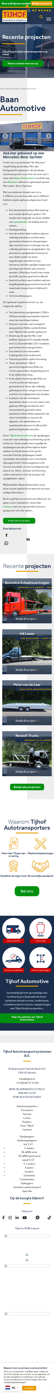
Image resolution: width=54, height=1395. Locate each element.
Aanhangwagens (27, 1140)
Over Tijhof (27, 1125)
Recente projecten (13, 89)
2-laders (29, 1148)
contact (7, 506)
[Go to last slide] (5, 136)
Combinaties (27, 1179)
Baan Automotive (24, 178)
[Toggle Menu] (48, 19)
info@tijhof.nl (27, 1079)
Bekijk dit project (26, 618)
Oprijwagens (27, 1136)
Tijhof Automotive (20, 435)
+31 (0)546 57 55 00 (27, 1082)
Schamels (29, 1175)
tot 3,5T (28, 1144)
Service (27, 1114)
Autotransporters (27, 1106)
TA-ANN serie (29, 1152)
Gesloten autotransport (27, 1187)
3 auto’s (29, 1167)
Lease (27, 1118)
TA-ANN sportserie (29, 1156)
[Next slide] (48, 136)
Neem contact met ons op (23, 63)
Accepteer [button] (29, 1388)
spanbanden (21, 221)
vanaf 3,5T (28, 1160)
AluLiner (13, 182)
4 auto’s (29, 1171)
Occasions (27, 1110)
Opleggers (27, 1183)
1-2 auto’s (29, 1163)
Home (2, 89)
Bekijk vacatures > (39, 5)
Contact (27, 1129)
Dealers (27, 1121)
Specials (27, 1191)
